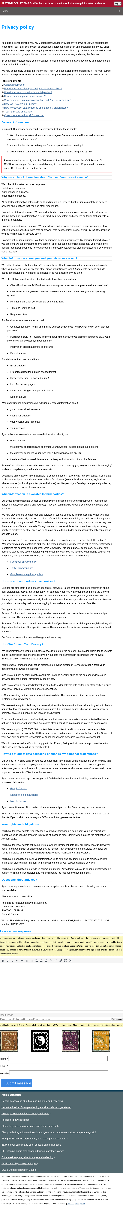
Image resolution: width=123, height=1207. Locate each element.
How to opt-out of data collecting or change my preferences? (36, 107)
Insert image (6, 1015)
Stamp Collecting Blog (20, 3)
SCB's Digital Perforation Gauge (19, 1170)
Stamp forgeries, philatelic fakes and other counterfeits (30, 1126)
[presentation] (3, 960)
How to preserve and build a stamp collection (25, 1113)
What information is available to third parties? (28, 92)
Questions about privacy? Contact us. (24, 115)
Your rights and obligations (18, 111)
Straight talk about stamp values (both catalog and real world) (34, 1138)
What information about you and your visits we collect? (33, 88)
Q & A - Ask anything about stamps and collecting (27, 1157)
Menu (5, 11)
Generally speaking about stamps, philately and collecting (32, 1101)
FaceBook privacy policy (23, 561)
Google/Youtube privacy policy (26, 574)
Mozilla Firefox (18, 801)
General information (14, 85)
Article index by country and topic (19, 1163)
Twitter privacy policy (21, 568)
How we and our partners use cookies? (25, 96)
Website (4, 1073)
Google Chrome (18, 788)
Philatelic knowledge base (16, 1120)
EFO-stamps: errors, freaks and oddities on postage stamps (33, 1151)
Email (4, 1066)
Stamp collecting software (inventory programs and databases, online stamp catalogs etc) (49, 1132)
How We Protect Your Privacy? (20, 104)
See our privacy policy (76, 1203)
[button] (3, 961)
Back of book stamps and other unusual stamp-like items (31, 1144)
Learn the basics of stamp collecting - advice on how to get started (36, 1107)
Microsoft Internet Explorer (24, 795)
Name (4, 1059)
